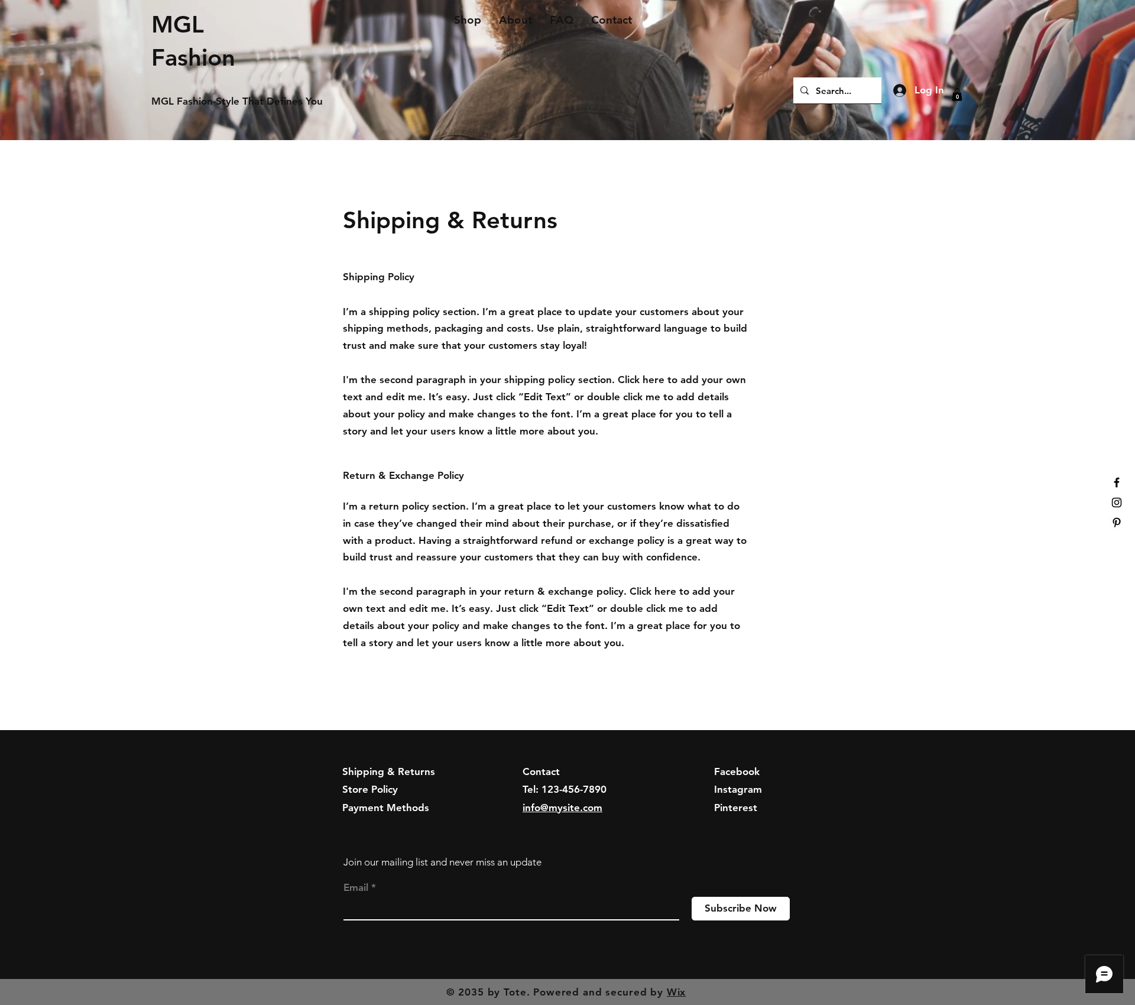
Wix (676, 992)
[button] (957, 94)
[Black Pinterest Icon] (1116, 522)
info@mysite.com (562, 807)
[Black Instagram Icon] (1116, 502)
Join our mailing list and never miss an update (442, 862)
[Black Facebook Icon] (1116, 482)
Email (355, 888)
